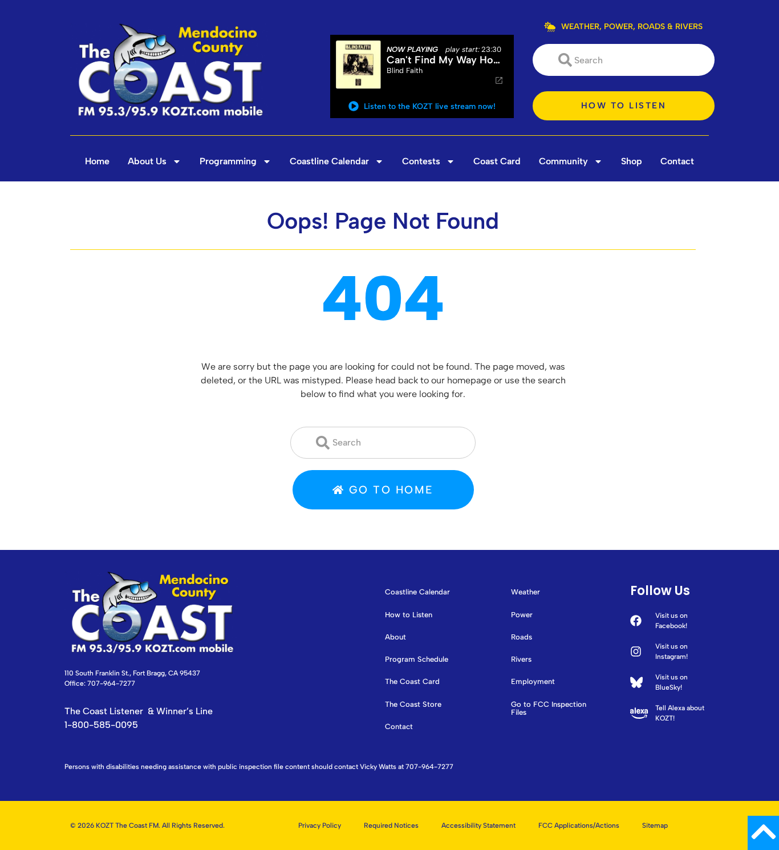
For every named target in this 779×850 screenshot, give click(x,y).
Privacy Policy (319, 825)
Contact (677, 161)
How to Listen (408, 615)
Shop (631, 161)
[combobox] (624, 60)
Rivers (521, 659)
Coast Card (497, 161)
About (395, 637)
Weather (525, 592)
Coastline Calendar (329, 161)
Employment (533, 682)
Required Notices (391, 825)
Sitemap (655, 825)
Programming (228, 161)
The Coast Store (413, 705)
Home (97, 161)
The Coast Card (412, 682)
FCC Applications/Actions (578, 825)
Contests (421, 161)
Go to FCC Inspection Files (548, 709)
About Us (147, 161)
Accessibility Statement (478, 825)
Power (522, 615)
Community (563, 161)
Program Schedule (416, 659)
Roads (521, 637)
